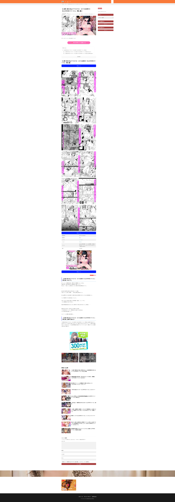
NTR (67, 1)
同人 (65, 1)
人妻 (70, 1)
